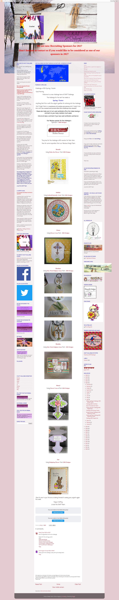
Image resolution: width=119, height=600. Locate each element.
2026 (86, 375)
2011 (86, 445)
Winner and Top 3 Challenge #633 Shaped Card (93, 408)
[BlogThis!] (51, 525)
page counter (86, 370)
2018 (86, 432)
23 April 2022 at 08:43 (49, 551)
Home (58, 584)
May (88, 397)
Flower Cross (54, 388)
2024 (86, 379)
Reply (40, 546)
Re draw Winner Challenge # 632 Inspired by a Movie (93, 413)
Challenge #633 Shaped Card (92, 418)
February (89, 422)
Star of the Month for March (92, 406)
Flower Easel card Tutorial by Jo (90, 84)
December (89, 384)
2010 (86, 447)
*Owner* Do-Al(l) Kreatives (44, 541)
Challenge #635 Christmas (91, 404)
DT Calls (85, 69)
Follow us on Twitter (88, 90)
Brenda (18, 378)
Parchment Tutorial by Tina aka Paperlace (92, 78)
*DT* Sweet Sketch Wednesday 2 (46, 545)
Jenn (18, 383)
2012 (86, 443)
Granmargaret (42, 551)
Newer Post (38, 584)
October (88, 388)
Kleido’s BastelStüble (43, 539)
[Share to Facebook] (53, 525)
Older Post (78, 584)
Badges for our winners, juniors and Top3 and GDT (92, 82)
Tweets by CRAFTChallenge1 (90, 355)
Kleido (40, 532)
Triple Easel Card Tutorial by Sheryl (91, 80)
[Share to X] (52, 525)
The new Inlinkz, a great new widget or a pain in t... (92, 67)
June (88, 396)
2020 (86, 428)
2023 (86, 381)
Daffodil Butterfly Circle (54, 195)
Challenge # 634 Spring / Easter (92, 410)
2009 (86, 449)
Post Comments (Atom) (46, 591)
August (88, 392)
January (88, 424)
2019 (86, 430)
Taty (18, 389)
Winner (85, 360)
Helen (18, 381)
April (88, 399)
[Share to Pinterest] (55, 525)
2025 (86, 377)
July (88, 394)
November (89, 386)
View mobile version (58, 587)
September (89, 390)
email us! (19, 258)
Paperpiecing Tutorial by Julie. (90, 71)
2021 (86, 426)
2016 (86, 436)
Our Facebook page (88, 89)
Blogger (73, 596)
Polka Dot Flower (54, 152)
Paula (18, 388)
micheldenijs (64, 596)
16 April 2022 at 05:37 (46, 532)
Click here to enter (58, 512)
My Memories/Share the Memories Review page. (93, 87)
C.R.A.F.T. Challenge (23, 6)
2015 (86, 438)
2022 (86, 383)
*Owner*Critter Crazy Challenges (46, 542)
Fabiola (18, 379)
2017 (86, 434)
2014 (86, 440)
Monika (18, 386)
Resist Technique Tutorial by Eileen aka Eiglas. (92, 73)
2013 (86, 441)
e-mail (21, 120)
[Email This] (49, 525)
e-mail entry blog (20, 122)
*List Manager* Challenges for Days (46, 543)
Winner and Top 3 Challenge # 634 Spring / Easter (93, 401)
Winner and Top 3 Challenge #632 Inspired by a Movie (93, 416)
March (88, 420)
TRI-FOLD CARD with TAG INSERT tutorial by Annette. (92, 76)
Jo (17, 384)
